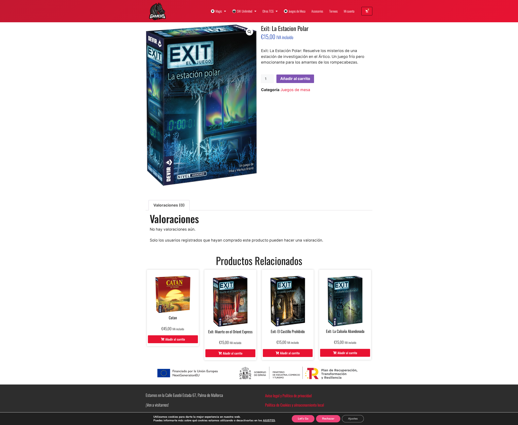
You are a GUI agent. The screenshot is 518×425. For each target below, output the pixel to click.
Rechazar (328, 419)
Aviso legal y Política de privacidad (288, 395)
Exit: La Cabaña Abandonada (345, 331)
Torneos (333, 11)
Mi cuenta (349, 11)
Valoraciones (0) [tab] (169, 205)
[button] (249, 31)
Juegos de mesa (295, 89)
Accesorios (317, 11)
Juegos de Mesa (297, 11)
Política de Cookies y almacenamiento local (294, 405)
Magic (218, 11)
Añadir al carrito (295, 78)
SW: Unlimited (244, 11)
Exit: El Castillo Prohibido (288, 331)
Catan (173, 317)
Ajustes (353, 419)
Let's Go (303, 419)
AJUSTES (269, 420)
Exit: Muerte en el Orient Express (230, 331)
